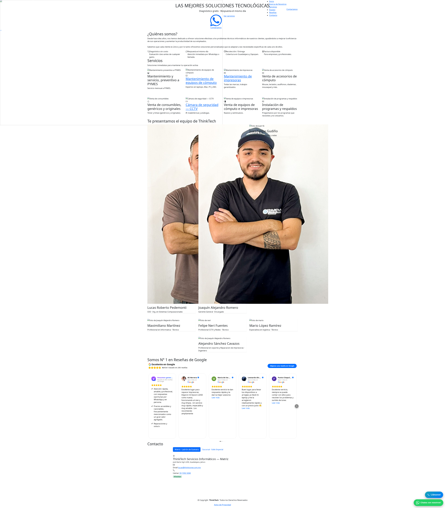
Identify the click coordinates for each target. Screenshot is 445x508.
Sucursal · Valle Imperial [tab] (212, 449)
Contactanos (292, 9)
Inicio (271, 1)
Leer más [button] (216, 397)
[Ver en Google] (183, 378)
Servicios (273, 7)
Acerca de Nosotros (277, 4)
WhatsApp (177, 477)
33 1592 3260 (185, 473)
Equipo (272, 9)
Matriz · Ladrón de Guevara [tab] (187, 449)
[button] (148, 406)
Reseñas (273, 12)
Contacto (273, 15)
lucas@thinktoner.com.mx (189, 467)
